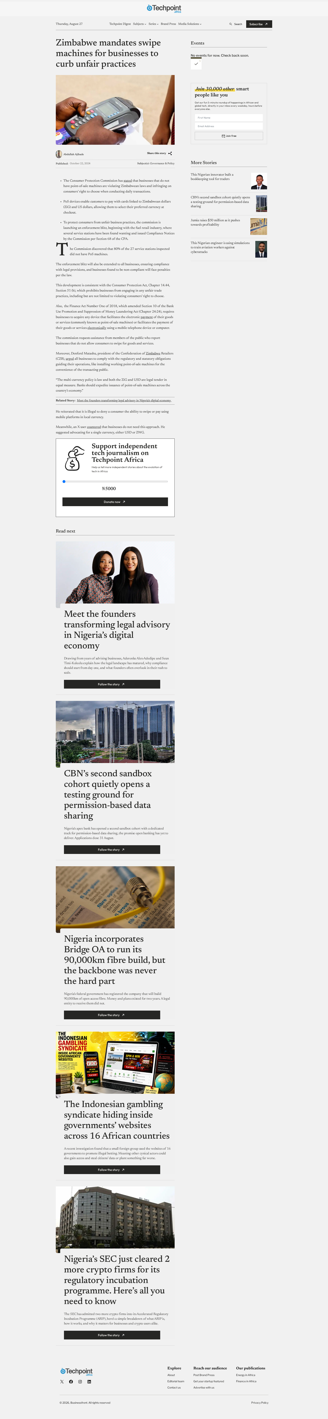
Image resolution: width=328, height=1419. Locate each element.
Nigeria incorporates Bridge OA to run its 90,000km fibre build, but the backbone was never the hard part (114, 960)
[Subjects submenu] (145, 24)
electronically (97, 328)
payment (147, 317)
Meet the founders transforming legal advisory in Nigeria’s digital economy (124, 400)
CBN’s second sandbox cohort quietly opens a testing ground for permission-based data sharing (108, 795)
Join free (231, 135)
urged (70, 359)
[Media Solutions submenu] (201, 24)
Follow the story (109, 684)
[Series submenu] (158, 24)
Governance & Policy (162, 163)
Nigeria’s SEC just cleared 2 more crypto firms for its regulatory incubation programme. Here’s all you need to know (117, 1280)
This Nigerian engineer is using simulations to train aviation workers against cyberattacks (220, 247)
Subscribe (256, 24)
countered (94, 427)
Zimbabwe (153, 353)
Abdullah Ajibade (73, 154)
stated (128, 181)
